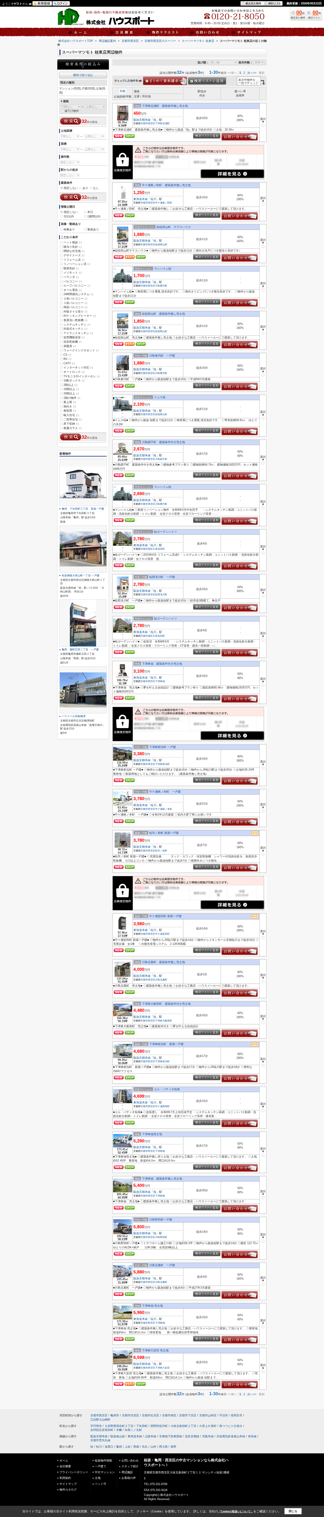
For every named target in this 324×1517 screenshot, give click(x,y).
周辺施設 (127, 1472)
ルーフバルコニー (76, 285)
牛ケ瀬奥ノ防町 (163, 202)
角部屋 (69, 410)
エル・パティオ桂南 (167, 1089)
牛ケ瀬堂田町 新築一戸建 (165, 916)
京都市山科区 (207, 1415)
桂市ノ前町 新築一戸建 (164, 832)
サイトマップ (68, 1484)
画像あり (69, 229)
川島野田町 (161, 1237)
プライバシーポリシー (74, 1472)
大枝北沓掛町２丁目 (183, 1426)
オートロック (73, 372)
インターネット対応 (78, 367)
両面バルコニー (75, 307)
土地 (98, 1478)
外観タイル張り (75, 311)
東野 (173, 1446)
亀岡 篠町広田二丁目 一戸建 (80, 649)
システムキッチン (76, 324)
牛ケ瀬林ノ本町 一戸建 (165, 791)
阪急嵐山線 (117, 1436)
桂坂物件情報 (103, 1460)
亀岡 (119, 1446)
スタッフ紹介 (130, 1466)
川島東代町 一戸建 (162, 355)
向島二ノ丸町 (133, 1430)
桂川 (153, 199)
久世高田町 (159, 549)
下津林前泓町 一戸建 (162, 747)
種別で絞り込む (83, 75)
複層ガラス (72, 428)
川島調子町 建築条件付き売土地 (163, 442)
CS (67, 354)
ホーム (64, 1460)
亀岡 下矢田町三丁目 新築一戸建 (83, 508)
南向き (69, 406)
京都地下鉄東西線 (170, 1436)
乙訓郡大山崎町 (100, 1419)
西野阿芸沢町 (159, 1426)
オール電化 (72, 290)
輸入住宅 (71, 415)
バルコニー (72, 281)
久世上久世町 (207, 1426)
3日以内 (69, 216)
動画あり (93, 229)
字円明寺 (96, 1426)
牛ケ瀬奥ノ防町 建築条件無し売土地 (166, 185)
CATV (69, 363)
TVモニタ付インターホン (81, 376)
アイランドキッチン (78, 333)
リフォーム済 (73, 259)
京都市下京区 (187, 1415)
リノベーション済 (76, 264)
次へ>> (252, 72)
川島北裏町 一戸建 (162, 1265)
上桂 (127, 1446)
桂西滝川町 (161, 594)
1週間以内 (93, 216)
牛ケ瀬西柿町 (162, 1106)
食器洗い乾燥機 (75, 320)
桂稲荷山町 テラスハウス (173, 227)
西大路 (163, 1446)
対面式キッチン (75, 328)
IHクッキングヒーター (79, 315)
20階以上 (71, 393)
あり (85, 188)
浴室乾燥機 (72, 341)
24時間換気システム (78, 294)
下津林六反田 (162, 1367)
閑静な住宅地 (73, 251)
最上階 (69, 402)
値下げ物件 (72, 111)
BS (67, 359)
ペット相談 (72, 242)
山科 (153, 1446)
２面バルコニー (75, 298)
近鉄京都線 (192, 1436)
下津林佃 (160, 681)
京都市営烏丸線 (100, 1440)
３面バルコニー (75, 303)
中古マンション (105, 1472)
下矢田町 (142, 1426)
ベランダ (71, 277)
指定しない (71, 188)
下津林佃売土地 (152, 1134)
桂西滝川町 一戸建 (162, 577)
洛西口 (109, 1446)
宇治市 (223, 1415)
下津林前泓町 (162, 764)
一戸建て (100, 1466)
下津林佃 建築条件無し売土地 (162, 1178)
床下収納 (71, 423)
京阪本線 (208, 1436)
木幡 (119, 1430)
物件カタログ (68, 1489)
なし (96, 188)
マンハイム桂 (162, 268)
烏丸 (145, 1446)
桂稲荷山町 (161, 244)
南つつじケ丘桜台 (230, 1426)
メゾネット (72, 272)
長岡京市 (236, 1415)
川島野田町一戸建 (160, 1219)
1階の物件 (71, 398)
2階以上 (70, 385)
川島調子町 (161, 459)
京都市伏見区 (130, 1415)
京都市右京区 (150, 1415)
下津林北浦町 (162, 123)
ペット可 (100, 1484)
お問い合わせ (130, 1460)
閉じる (293, 1511)
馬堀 (136, 1446)
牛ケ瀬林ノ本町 (163, 809)
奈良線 (252, 1436)
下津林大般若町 (163, 1020)
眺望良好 (71, 268)
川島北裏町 (161, 979)
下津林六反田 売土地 (155, 1350)
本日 (90, 212)
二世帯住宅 (72, 419)
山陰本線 (150, 1436)
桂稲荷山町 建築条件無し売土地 (163, 313)
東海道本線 (140, 199)
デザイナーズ (73, 255)
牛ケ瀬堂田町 (162, 933)
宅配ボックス (73, 380)
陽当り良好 (72, 246)
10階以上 (71, 389)
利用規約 (65, 1478)
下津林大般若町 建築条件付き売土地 (166, 1003)
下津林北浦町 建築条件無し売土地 (165, 105)
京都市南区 (147, 549)
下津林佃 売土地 (152, 1305)
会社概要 (65, 1466)
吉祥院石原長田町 (101, 1430)
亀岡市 (114, 1415)
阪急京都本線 (142, 119)
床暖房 (69, 346)
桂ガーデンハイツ (165, 531)
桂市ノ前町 (161, 850)
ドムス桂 (160, 397)
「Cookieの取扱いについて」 (235, 1511)
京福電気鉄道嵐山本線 (230, 1436)
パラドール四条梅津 (74, 716)
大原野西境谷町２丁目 (119, 1426)
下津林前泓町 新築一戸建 (166, 1044)
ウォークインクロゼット (81, 350)
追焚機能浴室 (73, 337)
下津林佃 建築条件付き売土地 (162, 663)
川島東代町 (161, 285)
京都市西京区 (148, 123)
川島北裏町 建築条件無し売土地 (163, 962)
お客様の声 (128, 1478)
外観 (122, 91)
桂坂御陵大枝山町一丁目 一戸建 (80, 575)
